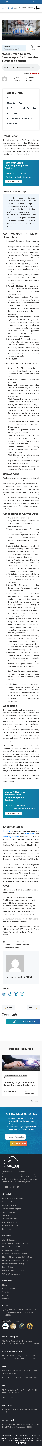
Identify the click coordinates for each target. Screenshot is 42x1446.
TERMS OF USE (12, 1441)
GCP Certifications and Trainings (15, 1254)
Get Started (13, 181)
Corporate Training (9, 1202)
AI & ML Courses (8, 1240)
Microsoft (8, 945)
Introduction (12, 98)
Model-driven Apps (11, 948)
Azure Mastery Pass (10, 1222)
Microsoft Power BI (21, 945)
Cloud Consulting (9, 1205)
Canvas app (10, 942)
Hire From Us (7, 1229)
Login (37, 2)
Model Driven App (14, 103)
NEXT (32, 1007)
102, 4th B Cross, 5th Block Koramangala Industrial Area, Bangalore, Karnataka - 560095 (20, 1312)
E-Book (5, 1295)
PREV (9, 1007)
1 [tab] (21, 1035)
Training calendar (9, 1212)
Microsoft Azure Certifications (14, 1247)
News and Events (9, 1289)
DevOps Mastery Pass (10, 1226)
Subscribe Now (18, 1143)
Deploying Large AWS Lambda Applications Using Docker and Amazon (19, 1085)
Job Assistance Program (11, 1209)
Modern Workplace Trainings (13, 1264)
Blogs (4, 1285)
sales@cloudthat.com (13, 1321)
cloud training (29, 834)
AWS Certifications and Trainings (15, 1243)
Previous (31, 1101)
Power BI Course (8, 1267)
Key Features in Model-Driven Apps (22, 108)
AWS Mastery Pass (9, 1219)
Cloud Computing (24, 942)
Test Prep (6, 1215)
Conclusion (12, 123)
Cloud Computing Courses (12, 1198)
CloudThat (7, 831)
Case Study (6, 1292)
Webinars (5, 1299)
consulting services (11, 836)
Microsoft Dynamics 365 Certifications (17, 1257)
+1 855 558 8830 (14, 1378)
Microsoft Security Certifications (15, 1260)
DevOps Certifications (11, 1250)
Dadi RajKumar (25, 977)
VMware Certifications (11, 1274)
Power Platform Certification (13, 1271)
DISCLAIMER (24, 1441)
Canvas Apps (12, 113)
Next (36, 1101)
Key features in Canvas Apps (19, 118)
